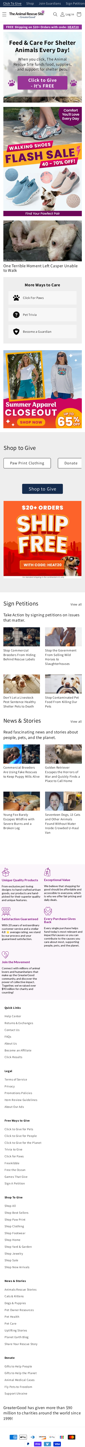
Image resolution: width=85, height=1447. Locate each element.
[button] (55, 14)
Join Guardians (50, 4)
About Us (11, 1043)
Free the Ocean (15, 1170)
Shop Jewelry (14, 1253)
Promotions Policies (18, 1093)
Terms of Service (16, 1079)
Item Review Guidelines (21, 1100)
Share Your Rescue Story (21, 1344)
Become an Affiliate (18, 1050)
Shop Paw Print (15, 1219)
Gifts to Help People (18, 1366)
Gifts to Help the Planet (21, 1373)
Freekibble (12, 1163)
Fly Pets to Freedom (18, 1387)
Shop (30, 4)
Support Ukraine (16, 1393)
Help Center (13, 1016)
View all (76, 604)
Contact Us (12, 1030)
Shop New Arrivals (17, 1267)
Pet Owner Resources (19, 1310)
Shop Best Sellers (16, 1213)
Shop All (10, 1206)
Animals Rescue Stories (21, 1289)
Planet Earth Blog (17, 1337)
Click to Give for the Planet (23, 1143)
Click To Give (12, 4)
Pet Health (12, 1316)
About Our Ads (14, 1107)
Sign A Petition (15, 1183)
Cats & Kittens (14, 1296)
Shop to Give (42, 489)
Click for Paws (14, 1156)
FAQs (8, 1036)
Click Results (13, 1057)
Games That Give (16, 1177)
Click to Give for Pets (19, 1129)
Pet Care (10, 1323)
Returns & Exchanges (19, 1023)
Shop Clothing (14, 1226)
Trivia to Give (14, 1149)
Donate (71, 463)
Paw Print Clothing (27, 463)
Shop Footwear (15, 1233)
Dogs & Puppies (15, 1303)
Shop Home (13, 1240)
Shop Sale (11, 1260)
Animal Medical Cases (20, 1380)
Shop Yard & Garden (18, 1247)
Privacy (10, 1086)
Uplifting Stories (16, 1330)
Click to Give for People (21, 1136)
